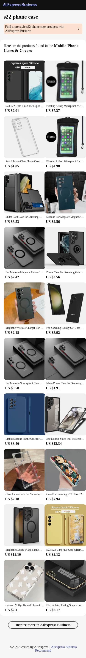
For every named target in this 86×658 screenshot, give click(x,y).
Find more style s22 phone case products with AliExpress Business (34, 29)
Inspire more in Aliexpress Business (43, 625)
